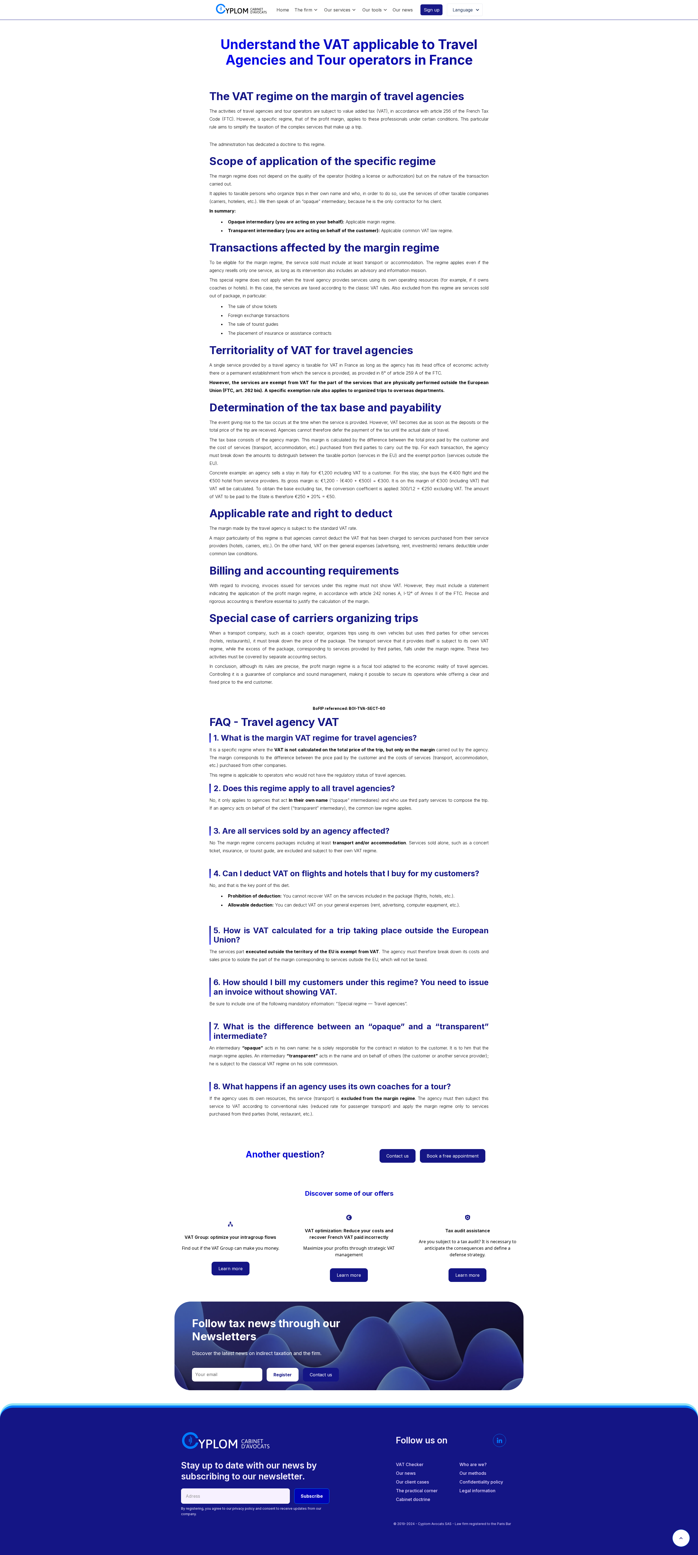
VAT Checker (409, 1464)
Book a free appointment (453, 1156)
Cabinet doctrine (413, 1499)
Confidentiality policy (481, 1482)
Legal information (477, 1490)
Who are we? (473, 1464)
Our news (403, 10)
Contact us (397, 1156)
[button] (306, 10)
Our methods (472, 1473)
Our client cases (412, 1482)
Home (282, 10)
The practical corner (417, 1490)
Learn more (230, 1268)
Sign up (432, 10)
